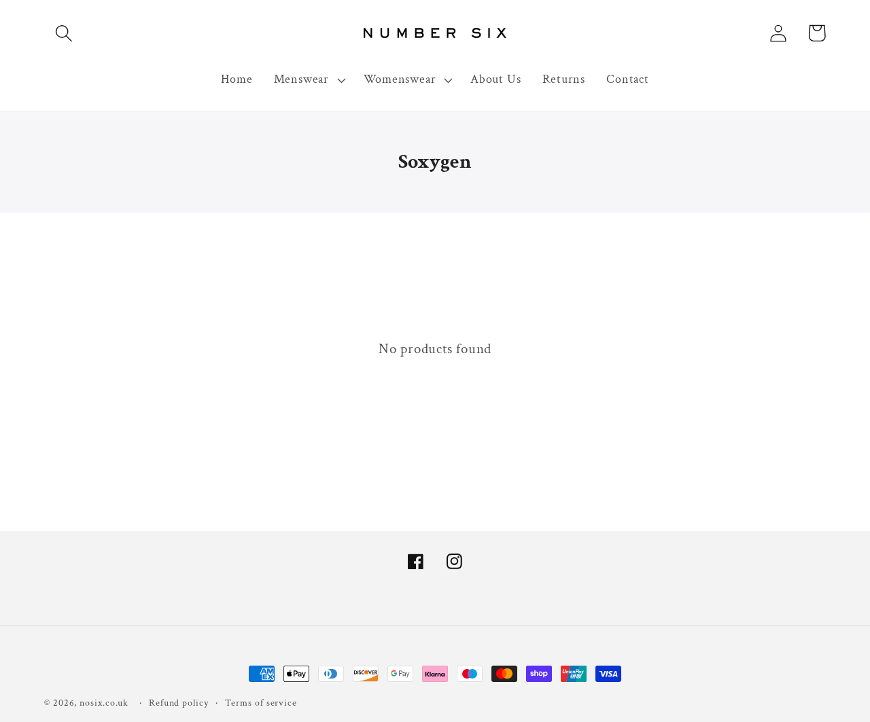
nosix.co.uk (104, 702)
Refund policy (179, 702)
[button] (63, 33)
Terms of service (261, 702)
